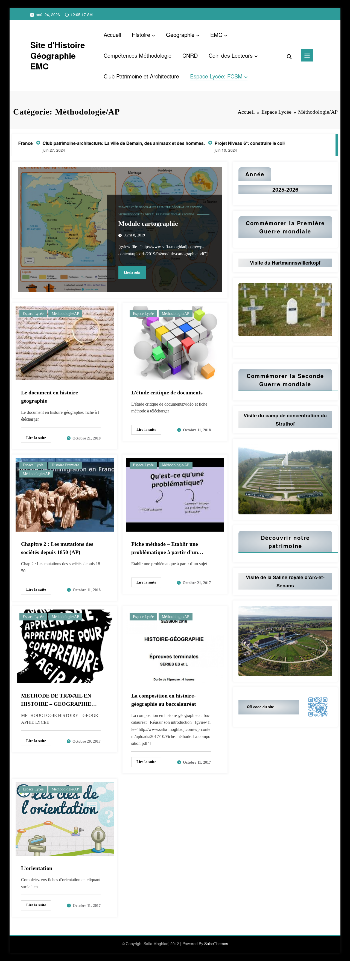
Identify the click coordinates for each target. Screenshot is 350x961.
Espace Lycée (128, 207)
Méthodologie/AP (131, 214)
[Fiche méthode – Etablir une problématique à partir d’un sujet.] (175, 494)
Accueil (112, 35)
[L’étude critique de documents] (175, 342)
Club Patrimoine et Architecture (141, 76)
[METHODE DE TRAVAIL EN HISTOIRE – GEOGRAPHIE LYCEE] (65, 646)
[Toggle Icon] (307, 55)
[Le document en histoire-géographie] (65, 342)
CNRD (190, 55)
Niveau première (157, 214)
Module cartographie (148, 223)
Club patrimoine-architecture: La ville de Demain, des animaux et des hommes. (81, 143)
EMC (216, 35)
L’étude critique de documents (167, 392)
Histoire (141, 35)
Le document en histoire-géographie (50, 396)
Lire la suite (132, 272)
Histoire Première (65, 465)
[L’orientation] (65, 818)
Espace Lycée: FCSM (216, 76)
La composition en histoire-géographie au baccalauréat (163, 700)
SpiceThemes (216, 943)
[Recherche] (289, 55)
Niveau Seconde (182, 214)
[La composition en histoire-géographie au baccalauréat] (175, 646)
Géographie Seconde (187, 207)
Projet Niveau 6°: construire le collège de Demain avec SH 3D (235, 143)
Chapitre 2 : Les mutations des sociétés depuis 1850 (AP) (57, 548)
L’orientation (36, 868)
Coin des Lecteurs (231, 55)
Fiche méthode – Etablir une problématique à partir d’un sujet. (164, 548)
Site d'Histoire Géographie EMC (57, 55)
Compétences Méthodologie (137, 55)
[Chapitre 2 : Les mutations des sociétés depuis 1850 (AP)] (65, 494)
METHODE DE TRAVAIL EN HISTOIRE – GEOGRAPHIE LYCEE (56, 700)
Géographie (180, 35)
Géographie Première (155, 207)
